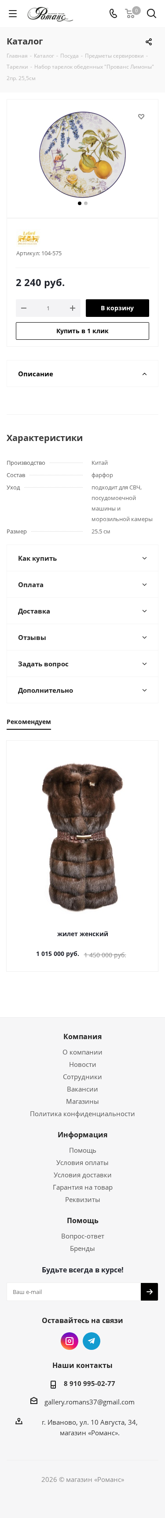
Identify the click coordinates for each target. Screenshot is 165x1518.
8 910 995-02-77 (89, 1383)
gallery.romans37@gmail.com (89, 1401)
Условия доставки (83, 1174)
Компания (82, 1036)
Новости (82, 1064)
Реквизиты (82, 1199)
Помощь (82, 1150)
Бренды (82, 1248)
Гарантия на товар (83, 1187)
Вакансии (82, 1088)
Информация (82, 1134)
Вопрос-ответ (82, 1235)
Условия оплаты (82, 1162)
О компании (82, 1052)
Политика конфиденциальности (82, 1113)
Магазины (82, 1101)
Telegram (91, 1341)
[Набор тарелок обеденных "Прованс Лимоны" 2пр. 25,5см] (82, 154)
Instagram (69, 1341)
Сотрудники (82, 1076)
